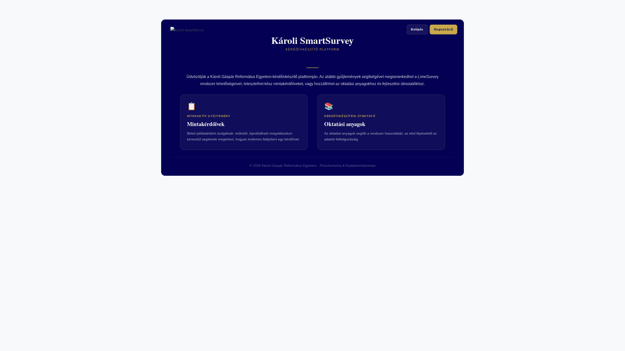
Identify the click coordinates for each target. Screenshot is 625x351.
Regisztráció (443, 29)
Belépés (417, 29)
